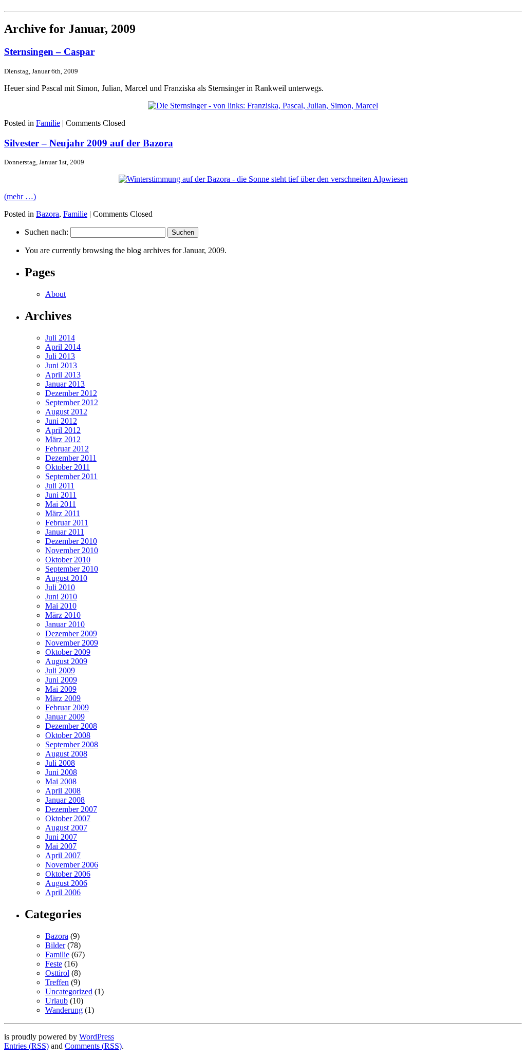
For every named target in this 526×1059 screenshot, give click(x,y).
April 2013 (63, 374)
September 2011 (71, 476)
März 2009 (63, 698)
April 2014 (63, 347)
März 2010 (63, 615)
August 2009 (66, 661)
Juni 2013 (61, 365)
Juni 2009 (61, 679)
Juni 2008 (61, 772)
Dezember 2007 (71, 809)
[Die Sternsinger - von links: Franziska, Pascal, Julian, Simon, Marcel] (263, 105)
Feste (53, 963)
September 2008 (71, 744)
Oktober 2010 (67, 559)
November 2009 (71, 642)
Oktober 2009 (67, 652)
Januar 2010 (65, 624)
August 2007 (66, 827)
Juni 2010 (61, 596)
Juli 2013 (60, 356)
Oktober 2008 (67, 735)
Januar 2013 (65, 384)
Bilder (55, 945)
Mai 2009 (61, 689)
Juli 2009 (60, 670)
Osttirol (57, 973)
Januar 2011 (64, 531)
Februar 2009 (67, 707)
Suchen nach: (46, 232)
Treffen (57, 982)
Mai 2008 (61, 781)
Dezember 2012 (71, 393)
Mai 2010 (61, 605)
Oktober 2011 (67, 467)
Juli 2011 (59, 485)
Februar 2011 (66, 522)
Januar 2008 (65, 800)
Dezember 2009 (71, 633)
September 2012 (71, 402)
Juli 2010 (60, 587)
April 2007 (63, 855)
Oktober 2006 (67, 873)
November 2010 (71, 550)
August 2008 (66, 753)
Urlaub (56, 1000)
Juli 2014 (60, 337)
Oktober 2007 (67, 818)
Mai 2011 (60, 504)
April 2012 (63, 430)
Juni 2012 (61, 421)
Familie (48, 123)
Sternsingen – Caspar (49, 51)
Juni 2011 (61, 494)
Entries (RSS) (26, 1046)
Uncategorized (68, 991)
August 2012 (66, 411)
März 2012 (63, 439)
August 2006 (66, 883)
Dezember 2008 (71, 726)
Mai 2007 (61, 846)
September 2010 (71, 568)
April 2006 (63, 892)
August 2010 (66, 578)
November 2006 (71, 864)
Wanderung (64, 1010)
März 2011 (62, 513)
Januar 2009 (65, 716)
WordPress (96, 1036)
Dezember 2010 (71, 541)
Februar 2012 (67, 448)
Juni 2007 (61, 837)
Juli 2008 (60, 763)
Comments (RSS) (93, 1046)
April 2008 (63, 790)
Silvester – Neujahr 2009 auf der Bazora (88, 143)
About (55, 294)
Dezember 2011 (71, 457)
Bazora (47, 214)
